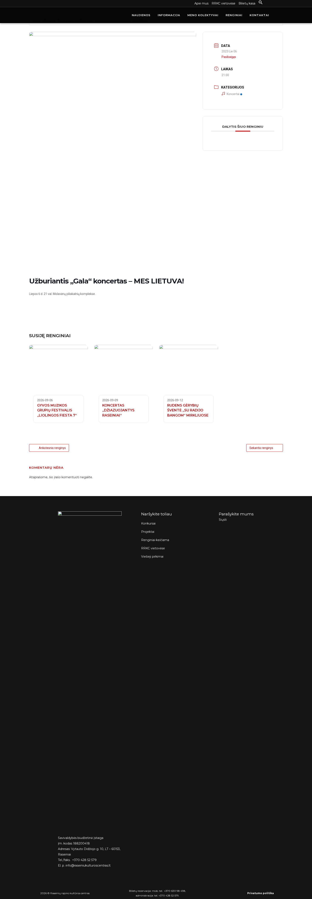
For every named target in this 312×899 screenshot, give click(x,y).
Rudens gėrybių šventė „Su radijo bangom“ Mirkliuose (187, 410)
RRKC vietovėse (223, 3)
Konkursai (148, 523)
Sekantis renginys (261, 448)
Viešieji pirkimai (152, 556)
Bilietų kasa (247, 3)
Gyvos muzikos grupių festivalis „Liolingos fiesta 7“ (57, 410)
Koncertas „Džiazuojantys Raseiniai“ (118, 410)
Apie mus (201, 3)
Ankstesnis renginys (52, 448)
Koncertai (233, 94)
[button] (259, 2)
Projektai (147, 532)
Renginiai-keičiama (155, 540)
